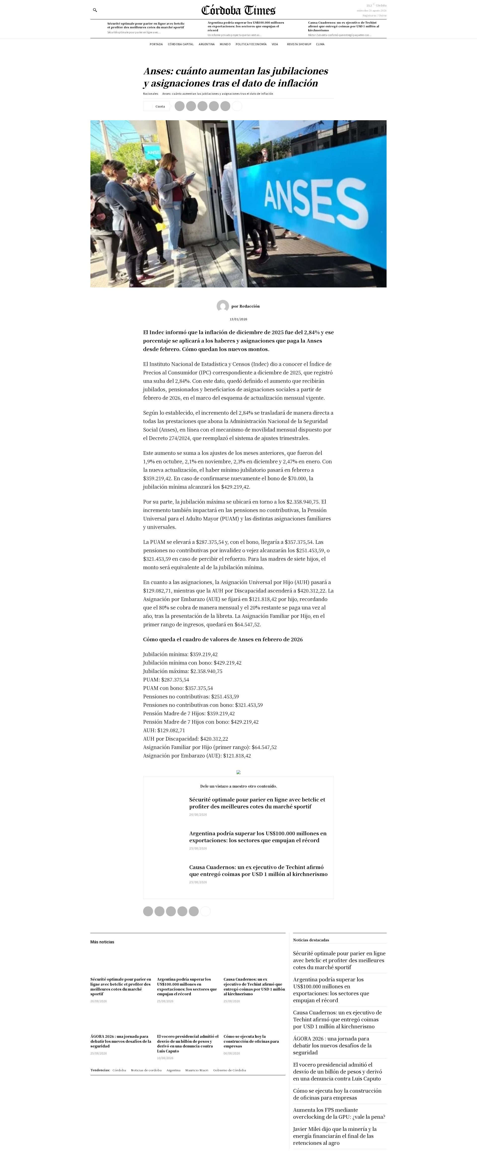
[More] (237, 106)
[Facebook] (180, 106)
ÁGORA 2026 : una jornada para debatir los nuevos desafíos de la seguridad (120, 1041)
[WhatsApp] (214, 106)
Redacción (249, 306)
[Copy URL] (225, 106)
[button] (94, 9)
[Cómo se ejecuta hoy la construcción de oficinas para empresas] (254, 1019)
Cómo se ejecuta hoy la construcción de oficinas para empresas (251, 1041)
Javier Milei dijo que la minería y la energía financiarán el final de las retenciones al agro (335, 1135)
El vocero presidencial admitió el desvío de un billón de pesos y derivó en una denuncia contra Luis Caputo (188, 1043)
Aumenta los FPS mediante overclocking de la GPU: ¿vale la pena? (339, 1113)
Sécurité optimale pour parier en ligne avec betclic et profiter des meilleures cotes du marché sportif (146, 25)
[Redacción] (224, 306)
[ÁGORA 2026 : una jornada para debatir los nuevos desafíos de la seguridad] (121, 1019)
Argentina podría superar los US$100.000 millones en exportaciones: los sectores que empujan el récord (246, 26)
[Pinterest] (202, 106)
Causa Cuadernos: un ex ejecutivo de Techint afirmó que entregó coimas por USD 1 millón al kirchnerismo (343, 26)
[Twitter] (191, 106)
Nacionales (150, 93)
